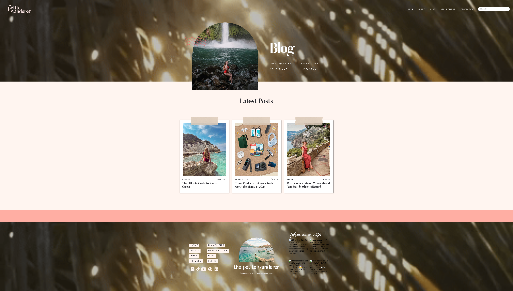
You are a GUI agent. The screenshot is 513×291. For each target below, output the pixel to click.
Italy (290, 179)
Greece (186, 179)
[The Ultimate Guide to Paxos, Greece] (204, 149)
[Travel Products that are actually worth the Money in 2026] (256, 149)
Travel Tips (241, 179)
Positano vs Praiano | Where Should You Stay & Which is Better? (308, 185)
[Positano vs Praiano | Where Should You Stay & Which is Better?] (308, 149)
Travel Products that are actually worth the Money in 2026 (254, 185)
